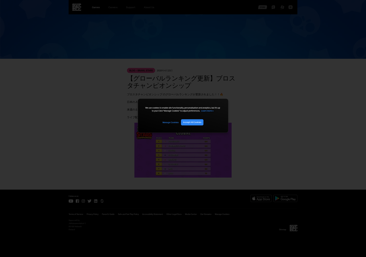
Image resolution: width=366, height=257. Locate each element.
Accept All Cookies (192, 122)
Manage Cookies (171, 122)
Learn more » (207, 111)
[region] (183, 115)
